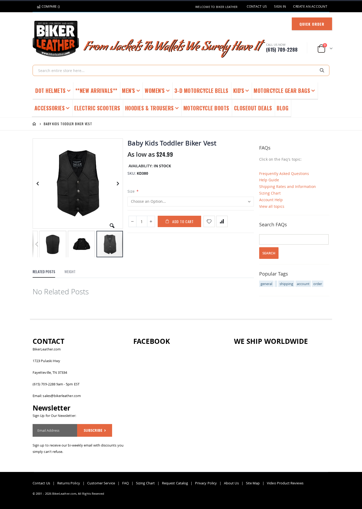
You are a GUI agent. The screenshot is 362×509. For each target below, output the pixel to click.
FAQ (125, 483)
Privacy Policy (206, 483)
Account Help (271, 199)
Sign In (280, 6)
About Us (231, 483)
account (303, 283)
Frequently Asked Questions (284, 173)
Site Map (253, 483)
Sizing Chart (270, 193)
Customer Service (101, 483)
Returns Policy (68, 483)
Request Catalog (175, 483)
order (317, 283)
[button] (112, 223)
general (266, 283)
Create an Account (310, 6)
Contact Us (257, 6)
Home (34, 124)
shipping (286, 283)
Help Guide (269, 179)
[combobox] (181, 70)
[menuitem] (282, 108)
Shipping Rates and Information (287, 186)
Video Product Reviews (285, 483)
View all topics (271, 206)
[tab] (44, 273)
